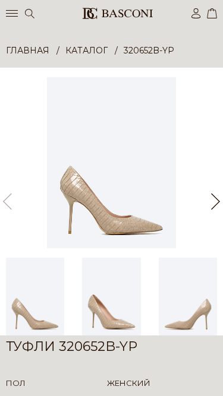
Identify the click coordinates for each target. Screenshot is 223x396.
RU (215, 376)
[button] (215, 201)
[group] (111, 163)
